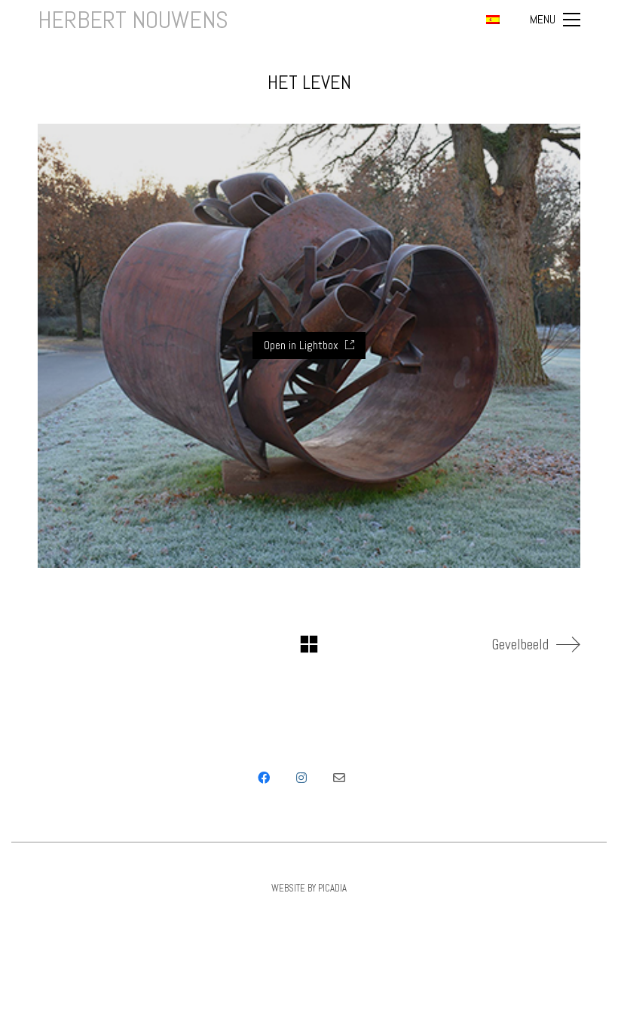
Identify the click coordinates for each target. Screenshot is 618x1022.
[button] (555, 19)
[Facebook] (264, 778)
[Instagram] (301, 778)
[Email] (339, 778)
